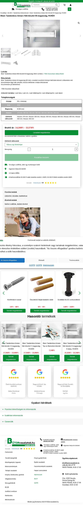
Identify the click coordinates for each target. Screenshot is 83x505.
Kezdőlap (3, 13)
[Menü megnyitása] (69, 9)
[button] (3, 293)
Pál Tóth (65, 391)
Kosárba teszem (41, 157)
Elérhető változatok (12, 141)
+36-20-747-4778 (48, 1)
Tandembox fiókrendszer (20, 13)
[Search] (56, 5)
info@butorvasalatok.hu (70, 463)
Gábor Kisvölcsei (13, 391)
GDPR (32, 265)
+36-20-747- (66, 465)
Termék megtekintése (14, 311)
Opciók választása (72, 502)
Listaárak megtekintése (41, 132)
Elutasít (41, 260)
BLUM (10, 13)
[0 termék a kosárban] (64, 5)
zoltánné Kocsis (39, 391)
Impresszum (48, 265)
